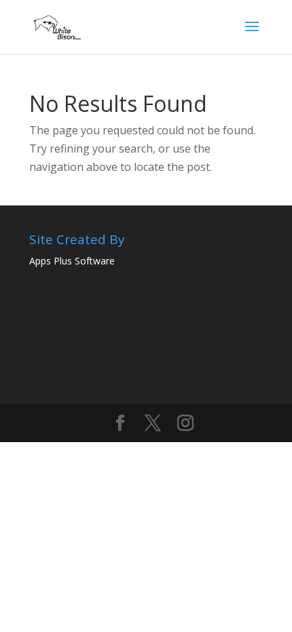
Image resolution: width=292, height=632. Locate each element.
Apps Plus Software (72, 260)
